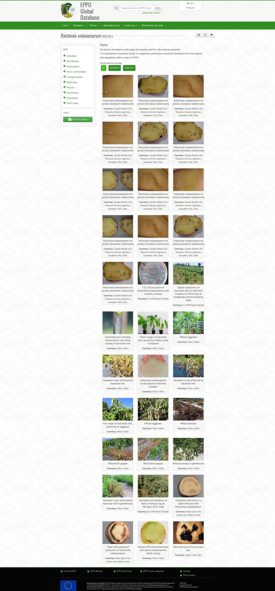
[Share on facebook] (205, 34)
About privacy (189, 575)
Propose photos (80, 119)
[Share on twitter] (211, 34)
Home (65, 25)
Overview (72, 55)
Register (191, 8)
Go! (158, 7)
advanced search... (152, 12)
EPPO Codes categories (153, 571)
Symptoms (114, 68)
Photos (93, 25)
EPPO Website (96, 571)
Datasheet (72, 98)
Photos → (72, 87)
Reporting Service (111, 25)
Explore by (130, 25)
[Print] (199, 34)
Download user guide (153, 25)
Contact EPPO (70, 571)
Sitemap (186, 571)
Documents (73, 92)
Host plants (73, 66)
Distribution (73, 61)
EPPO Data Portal (124, 571)
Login (191, 3)
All (103, 68)
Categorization (74, 76)
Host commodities (76, 71)
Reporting (72, 82)
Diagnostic (129, 68)
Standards (78, 25)
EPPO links (72, 103)
